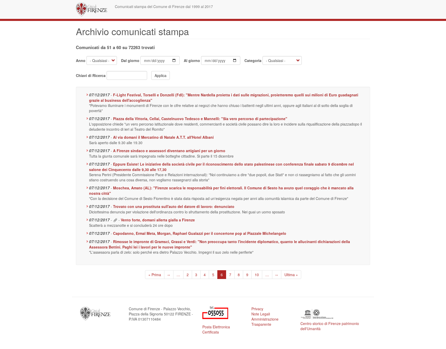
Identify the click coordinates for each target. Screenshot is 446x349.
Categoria (252, 60)
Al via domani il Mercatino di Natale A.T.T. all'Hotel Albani (163, 137)
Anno (80, 60)
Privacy (257, 308)
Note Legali (260, 313)
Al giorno (192, 60)
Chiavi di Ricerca (91, 75)
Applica (160, 75)
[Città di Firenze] (93, 9)
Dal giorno (130, 60)
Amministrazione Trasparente (264, 321)
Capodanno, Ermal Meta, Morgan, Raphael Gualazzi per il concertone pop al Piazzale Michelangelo (199, 233)
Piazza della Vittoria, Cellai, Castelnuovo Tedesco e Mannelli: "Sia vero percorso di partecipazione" (200, 118)
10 (258, 274)
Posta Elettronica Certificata (216, 329)
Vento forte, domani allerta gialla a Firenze (158, 219)
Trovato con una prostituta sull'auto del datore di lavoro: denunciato (173, 206)
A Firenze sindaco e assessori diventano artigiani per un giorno (169, 150)
